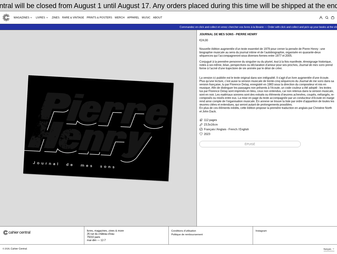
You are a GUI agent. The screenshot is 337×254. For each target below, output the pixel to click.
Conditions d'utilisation (183, 230)
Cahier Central (19, 248)
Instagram (261, 230)
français (328, 249)
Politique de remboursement (187, 234)
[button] (332, 18)
